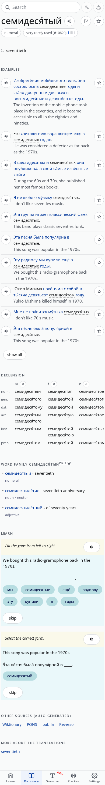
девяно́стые (60, 98)
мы (42, 259)
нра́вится (38, 311)
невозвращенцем (55, 133)
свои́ (47, 168)
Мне (17, 311)
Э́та (16, 237)
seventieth (10, 751)
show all (14, 354)
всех (61, 92)
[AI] (98, 7)
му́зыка (55, 311)
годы (71, 86)
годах (45, 139)
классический (62, 214)
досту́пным (36, 92)
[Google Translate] (86, 7)
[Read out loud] (69, 21)
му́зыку (45, 197)
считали (29, 133)
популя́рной (57, 328)
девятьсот (38, 294)
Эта (16, 214)
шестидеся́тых (31, 162)
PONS (32, 724)
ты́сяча (20, 294)
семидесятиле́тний (24, 507)
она (80, 162)
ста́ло (18, 92)
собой (73, 288)
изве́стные (77, 168)
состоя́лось (24, 86)
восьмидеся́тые (28, 98)
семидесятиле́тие (22, 490)
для (51, 92)
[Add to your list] (99, 21)
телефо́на (75, 80)
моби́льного (52, 80)
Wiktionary (12, 724)
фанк (83, 214)
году (80, 294)
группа (27, 214)
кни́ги (19, 174)
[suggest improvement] (86, 21)
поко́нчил (53, 288)
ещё (77, 133)
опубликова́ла (27, 168)
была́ (38, 237)
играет (41, 214)
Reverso (66, 724)
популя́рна (55, 237)
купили (53, 259)
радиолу (29, 259)
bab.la (48, 724)
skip (12, 618)
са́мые (59, 168)
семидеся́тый (18, 473)
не (19, 197)
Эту (16, 259)
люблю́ (30, 197)
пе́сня (26, 237)
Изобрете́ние (26, 80)
